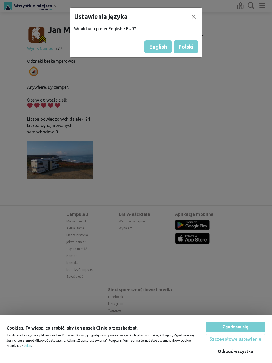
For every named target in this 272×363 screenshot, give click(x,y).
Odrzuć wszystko (235, 351)
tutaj (27, 345)
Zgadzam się (235, 326)
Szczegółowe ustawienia (235, 339)
